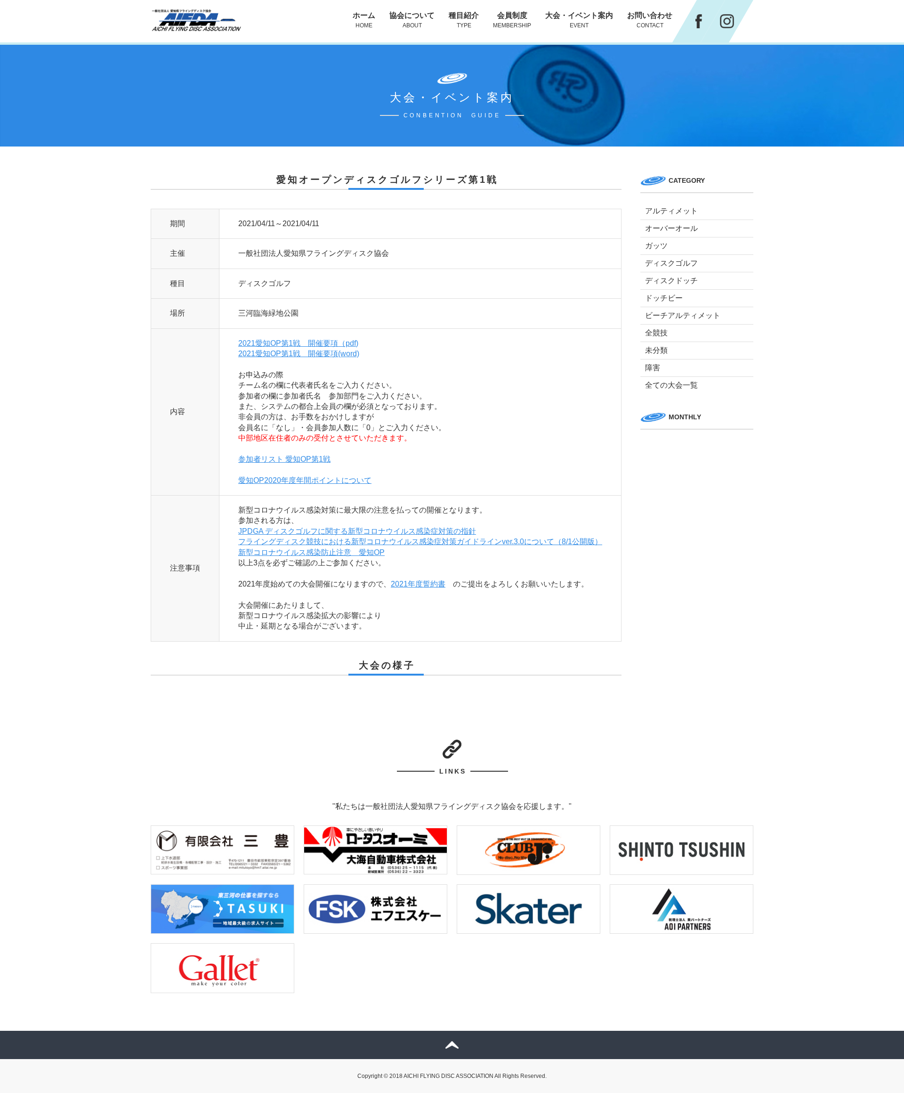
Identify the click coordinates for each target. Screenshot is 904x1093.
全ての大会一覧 (671, 385)
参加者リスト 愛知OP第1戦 (284, 459)
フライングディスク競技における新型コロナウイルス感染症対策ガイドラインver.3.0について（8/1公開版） (420, 542)
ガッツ (656, 246)
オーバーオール (671, 228)
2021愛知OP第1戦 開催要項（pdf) (298, 343)
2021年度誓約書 (418, 584)
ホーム (364, 20)
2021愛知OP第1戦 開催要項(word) (298, 354)
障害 (652, 368)
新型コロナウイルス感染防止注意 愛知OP (311, 552)
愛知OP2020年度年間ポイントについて (304, 480)
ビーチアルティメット (682, 315)
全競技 (656, 333)
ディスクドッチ (671, 281)
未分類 (656, 350)
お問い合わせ (649, 20)
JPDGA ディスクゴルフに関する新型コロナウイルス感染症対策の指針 (357, 531)
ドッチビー (664, 298)
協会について (412, 20)
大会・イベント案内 (579, 20)
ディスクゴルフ (671, 263)
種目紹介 (464, 20)
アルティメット (671, 211)
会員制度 (512, 20)
